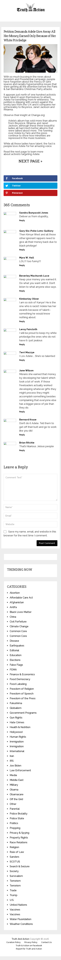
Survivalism (16, 876)
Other (13, 804)
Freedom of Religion (22, 688)
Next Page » (30, 161)
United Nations (18, 904)
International (17, 751)
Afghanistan (17, 602)
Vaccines (15, 909)
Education (15, 655)
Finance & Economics (22, 674)
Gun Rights (16, 717)
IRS (12, 760)
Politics (14, 823)
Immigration (17, 741)
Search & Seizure (20, 866)
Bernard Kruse (27, 419)
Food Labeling (18, 684)
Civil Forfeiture (18, 621)
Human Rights (18, 736)
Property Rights (19, 837)
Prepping (15, 828)
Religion (14, 847)
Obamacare (16, 794)
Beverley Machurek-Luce (34, 275)
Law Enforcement (20, 770)
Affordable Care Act (21, 597)
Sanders (14, 856)
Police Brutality (18, 813)
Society (14, 871)
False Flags (16, 664)
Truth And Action (20, 939)
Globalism (15, 708)
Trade (13, 890)
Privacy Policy (30, 942)
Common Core (18, 631)
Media (13, 775)
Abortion (15, 592)
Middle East (16, 780)
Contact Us (46, 942)
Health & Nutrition (20, 727)
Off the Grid (16, 799)
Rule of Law (17, 852)
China (13, 616)
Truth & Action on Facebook (29, 945)
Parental (15, 808)
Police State (17, 818)
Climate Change (19, 626)
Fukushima (16, 703)
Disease (14, 640)
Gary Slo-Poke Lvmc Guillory (36, 230)
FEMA (13, 669)
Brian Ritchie (26, 442)
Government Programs (23, 712)
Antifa (13, 607)
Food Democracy (20, 679)
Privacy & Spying (19, 832)
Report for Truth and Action (29, 949)
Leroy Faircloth (28, 329)
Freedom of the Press (23, 698)
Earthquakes (17, 645)
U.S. (12, 900)
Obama (14, 789)
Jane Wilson (26, 370)
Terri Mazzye (26, 352)
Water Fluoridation (20, 919)
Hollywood (16, 732)
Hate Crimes (17, 722)
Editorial (14, 650)
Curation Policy (13, 942)
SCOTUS (15, 861)
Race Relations (18, 842)
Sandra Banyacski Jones (33, 212)
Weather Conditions (21, 924)
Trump (13, 895)
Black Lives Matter (20, 612)
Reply (22, 220)
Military (14, 784)
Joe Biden (15, 765)
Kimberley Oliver (29, 298)
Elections (15, 660)
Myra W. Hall (26, 257)
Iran (12, 756)
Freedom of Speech (21, 693)
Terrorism (15, 880)
